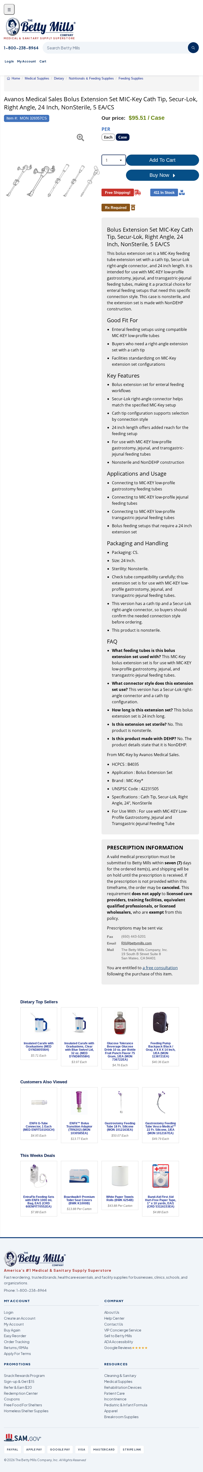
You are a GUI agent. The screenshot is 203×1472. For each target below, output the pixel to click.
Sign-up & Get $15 (19, 1381)
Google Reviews (126, 1347)
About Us (111, 1312)
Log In (9, 61)
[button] (7, 181)
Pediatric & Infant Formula (125, 1405)
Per (106, 129)
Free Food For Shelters (23, 1405)
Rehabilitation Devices (123, 1387)
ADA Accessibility (118, 1341)
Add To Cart (162, 160)
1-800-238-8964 (21, 47)
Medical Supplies (118, 1381)
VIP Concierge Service (122, 1330)
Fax (110, 937)
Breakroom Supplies (121, 1416)
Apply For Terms (17, 1353)
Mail (110, 950)
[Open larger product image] (53, 181)
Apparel (111, 1411)
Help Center (114, 1318)
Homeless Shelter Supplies (26, 1411)
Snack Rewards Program (24, 1375)
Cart (42, 61)
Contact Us (113, 1324)
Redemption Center (21, 1393)
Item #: (12, 118)
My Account (26, 61)
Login (8, 1312)
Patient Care (114, 1393)
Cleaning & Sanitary (120, 1375)
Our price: (114, 118)
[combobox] (114, 160)
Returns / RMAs (16, 1347)
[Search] (193, 47)
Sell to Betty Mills (118, 1335)
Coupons (12, 1399)
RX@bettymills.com (136, 943)
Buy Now (160, 175)
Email (111, 943)
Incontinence (115, 1399)
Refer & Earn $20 (18, 1387)
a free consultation (160, 967)
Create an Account (19, 1318)
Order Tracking (16, 1341)
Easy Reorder (15, 1335)
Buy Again (12, 1330)
